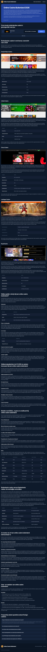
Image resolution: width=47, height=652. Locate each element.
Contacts (44, 1)
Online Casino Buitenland (37, 1)
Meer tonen (23, 35)
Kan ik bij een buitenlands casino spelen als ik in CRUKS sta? (12, 638)
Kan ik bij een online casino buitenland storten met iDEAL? (11, 629)
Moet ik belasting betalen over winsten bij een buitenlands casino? (13, 632)
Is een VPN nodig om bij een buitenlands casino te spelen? (11, 635)
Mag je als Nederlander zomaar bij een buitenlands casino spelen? (13, 619)
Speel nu (41, 31)
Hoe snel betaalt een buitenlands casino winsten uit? (10, 626)
